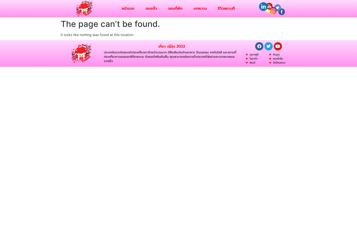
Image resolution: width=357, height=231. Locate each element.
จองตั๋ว (151, 8)
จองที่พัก (175, 8)
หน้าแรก (128, 8)
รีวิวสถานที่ (226, 8)
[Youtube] (278, 46)
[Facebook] (259, 46)
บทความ (200, 8)
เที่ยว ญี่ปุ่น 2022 (171, 46)
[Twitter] (268, 46)
